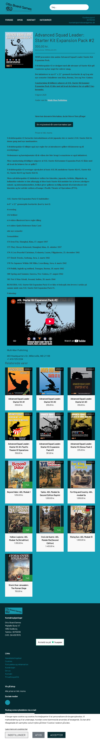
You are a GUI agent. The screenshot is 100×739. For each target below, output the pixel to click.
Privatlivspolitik (12, 677)
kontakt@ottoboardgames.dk (82, 22)
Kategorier (45, 20)
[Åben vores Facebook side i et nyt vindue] (7, 702)
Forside (9, 20)
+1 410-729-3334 (15, 359)
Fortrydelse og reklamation (16, 664)
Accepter (56, 735)
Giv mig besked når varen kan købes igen (54, 124)
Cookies (8, 661)
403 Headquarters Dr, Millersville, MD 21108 (28, 356)
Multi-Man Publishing (57, 100)
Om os (20, 20)
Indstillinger (16, 735)
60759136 (91, 20)
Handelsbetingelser (13, 658)
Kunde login (10, 667)
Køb (27, 485)
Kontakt (31, 20)
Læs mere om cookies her (16, 729)
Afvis (38, 735)
